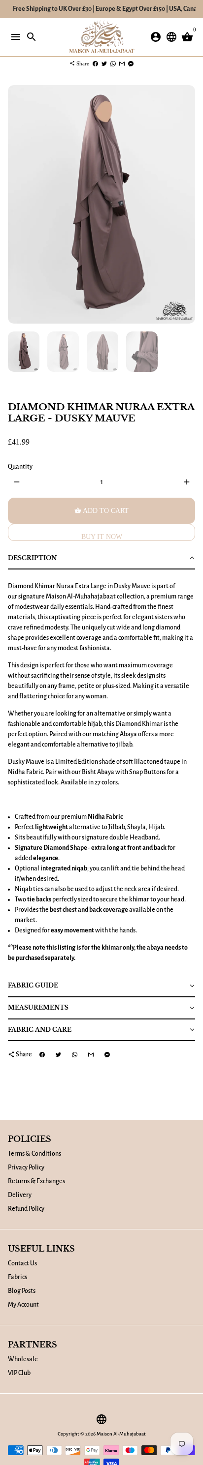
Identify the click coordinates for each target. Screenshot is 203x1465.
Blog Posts (21, 1290)
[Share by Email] (122, 63)
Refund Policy (26, 1208)
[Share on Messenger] (131, 63)
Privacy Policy (26, 1167)
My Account (23, 1304)
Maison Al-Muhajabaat (121, 1433)
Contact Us (22, 1263)
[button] (101, 559)
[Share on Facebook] (95, 63)
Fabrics (17, 1277)
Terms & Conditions (34, 1153)
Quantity (20, 466)
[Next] (186, 204)
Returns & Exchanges (36, 1181)
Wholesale (23, 1359)
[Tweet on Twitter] (104, 63)
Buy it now (101, 536)
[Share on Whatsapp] (113, 63)
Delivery (20, 1195)
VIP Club (19, 1373)
